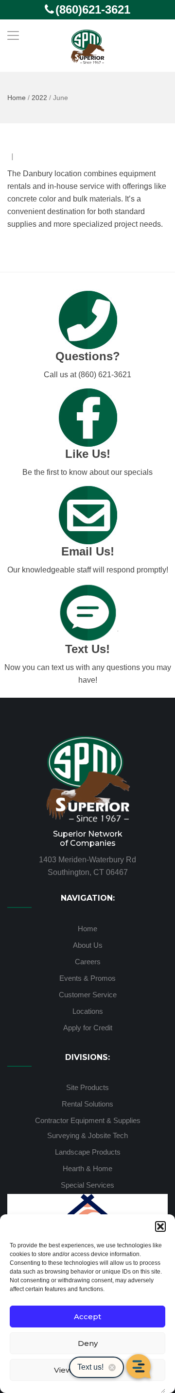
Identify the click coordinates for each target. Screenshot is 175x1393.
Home (16, 97)
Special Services (87, 1185)
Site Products (87, 1087)
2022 (39, 97)
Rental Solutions (87, 1104)
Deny (88, 1343)
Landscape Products (88, 1152)
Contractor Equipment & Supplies (87, 1120)
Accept (87, 1316)
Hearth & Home (87, 1168)
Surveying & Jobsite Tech (87, 1135)
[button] (160, 1226)
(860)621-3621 (92, 9)
